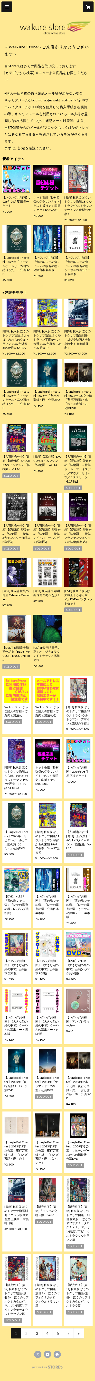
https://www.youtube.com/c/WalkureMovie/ (47, 1354)
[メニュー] (6, 6)
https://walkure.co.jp (57, 1354)
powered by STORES (48, 1368)
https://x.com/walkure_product (37, 1354)
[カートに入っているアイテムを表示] (88, 6)
